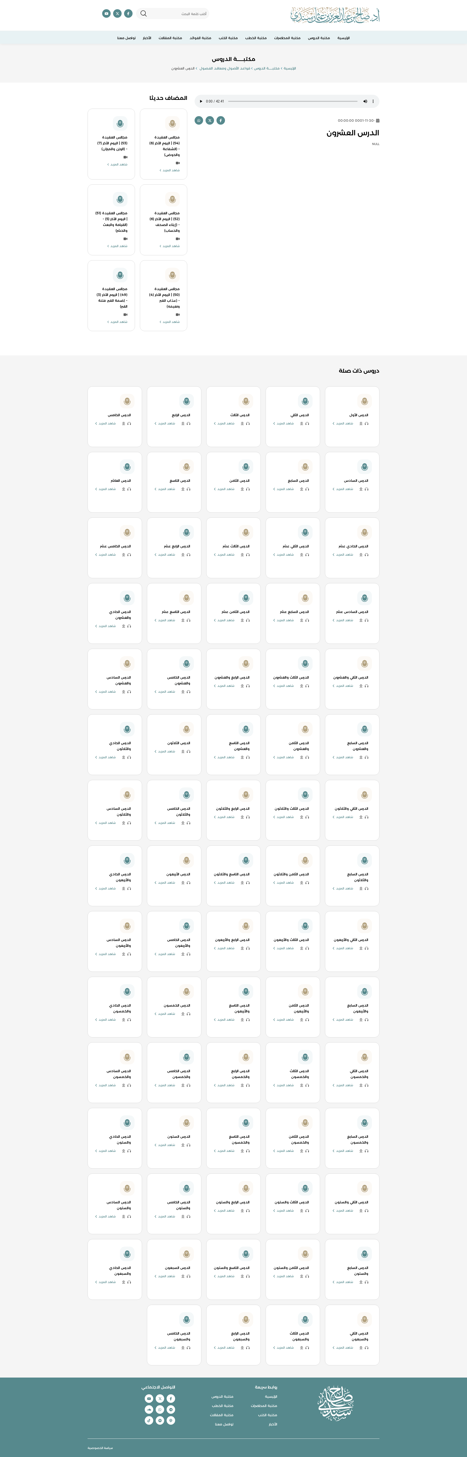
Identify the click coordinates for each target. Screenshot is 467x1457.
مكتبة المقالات (170, 38)
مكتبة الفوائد (200, 38)
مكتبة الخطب (256, 38)
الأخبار (147, 38)
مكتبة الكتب (228, 38)
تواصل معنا (126, 38)
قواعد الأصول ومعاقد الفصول (224, 68)
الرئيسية (343, 38)
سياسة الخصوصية (100, 1448)
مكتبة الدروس (319, 38)
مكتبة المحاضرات (287, 38)
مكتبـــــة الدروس (267, 68)
